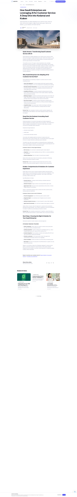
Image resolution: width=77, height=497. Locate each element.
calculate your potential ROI (32, 256)
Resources (40, 1)
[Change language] (52, 1)
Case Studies (31, 1)
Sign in (54, 1)
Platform (22, 1)
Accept (64, 494)
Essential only (59, 494)
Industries (35, 1)
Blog (23, 4)
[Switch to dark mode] (50, 1)
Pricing (26, 1)
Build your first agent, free (60, 1)
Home (21, 4)
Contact (45, 1)
